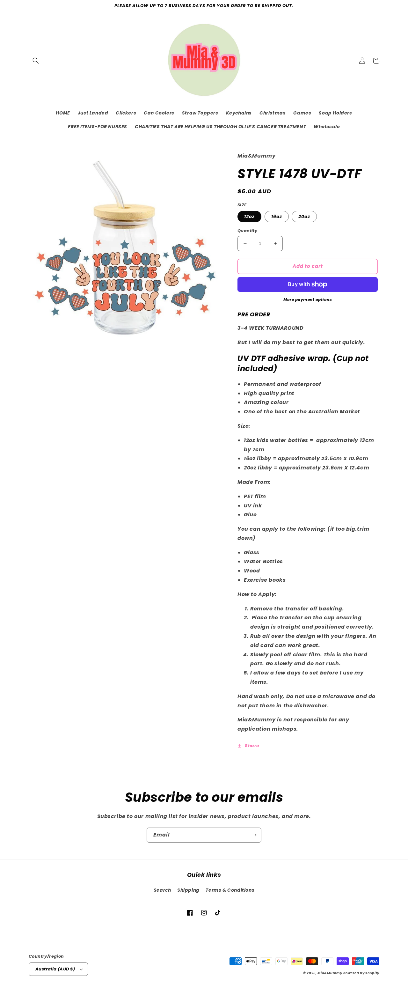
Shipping (188, 890)
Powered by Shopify (361, 973)
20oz (304, 216)
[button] (36, 61)
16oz (276, 216)
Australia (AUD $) (55, 969)
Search (162, 890)
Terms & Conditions (230, 890)
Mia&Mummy (329, 973)
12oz (249, 216)
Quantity (247, 231)
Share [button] (252, 745)
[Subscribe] (254, 835)
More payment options (307, 299)
